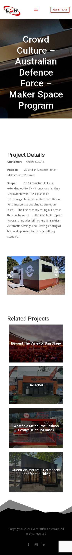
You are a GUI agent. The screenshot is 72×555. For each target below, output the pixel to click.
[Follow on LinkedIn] (44, 545)
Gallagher (36, 385)
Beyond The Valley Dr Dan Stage (36, 344)
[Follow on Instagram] (36, 545)
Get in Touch (60, 9)
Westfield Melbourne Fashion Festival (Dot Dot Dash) (36, 428)
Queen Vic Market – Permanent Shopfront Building (36, 472)
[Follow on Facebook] (28, 545)
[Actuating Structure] (36, 294)
